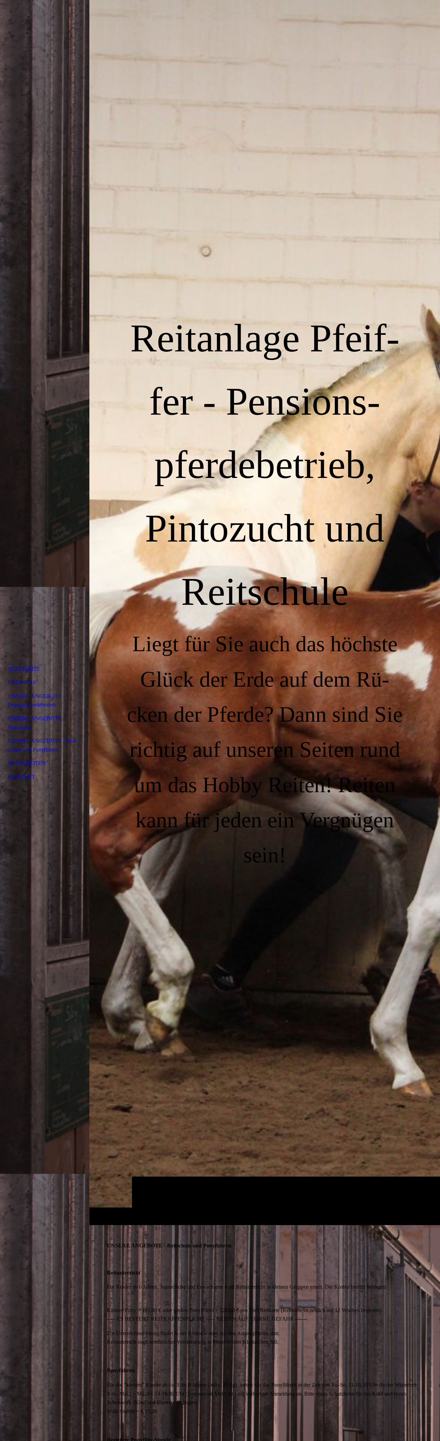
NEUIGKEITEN (27, 763)
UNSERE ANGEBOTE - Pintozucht (36, 723)
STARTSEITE (24, 669)
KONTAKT (21, 777)
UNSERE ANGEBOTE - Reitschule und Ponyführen (42, 745)
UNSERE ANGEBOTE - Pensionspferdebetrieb (36, 700)
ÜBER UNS (22, 682)
